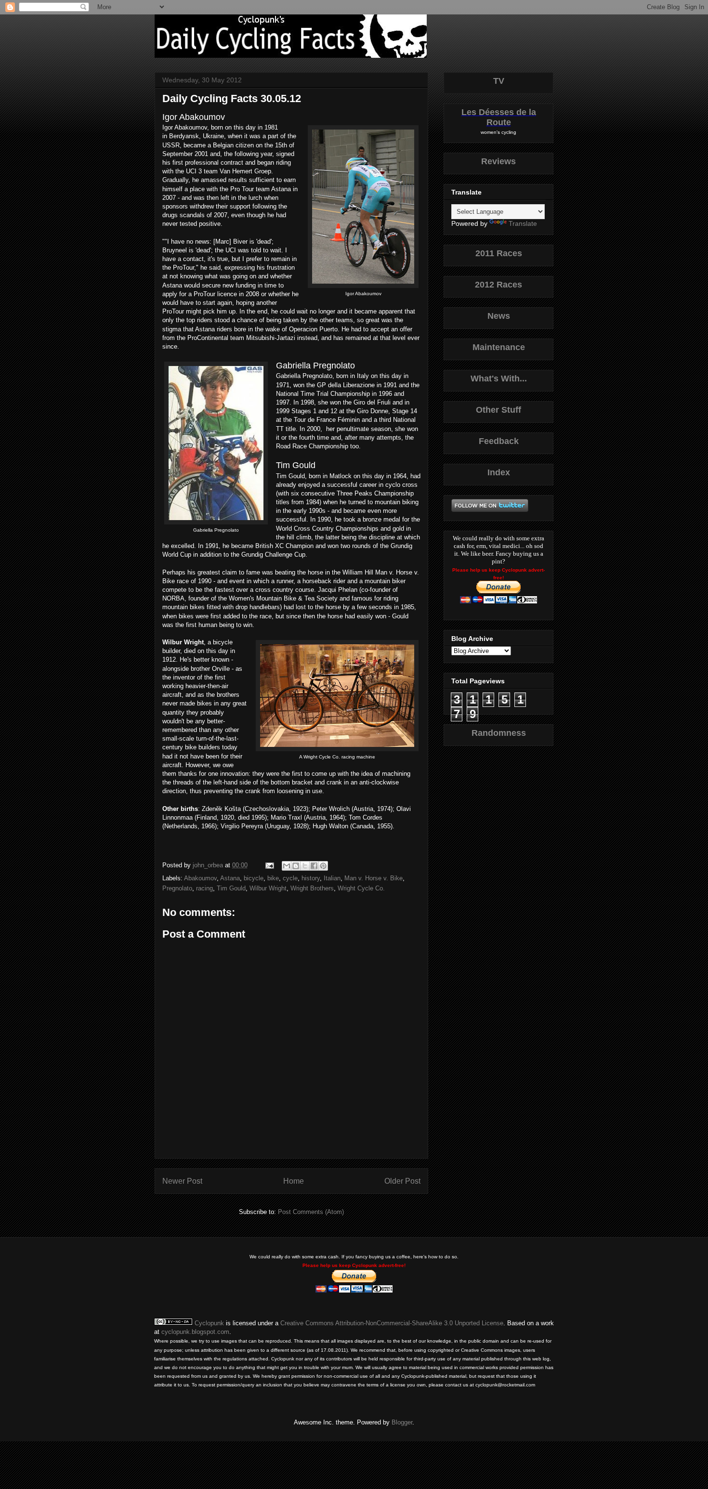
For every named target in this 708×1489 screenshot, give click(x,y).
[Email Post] (269, 865)
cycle (290, 878)
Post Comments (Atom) (311, 1211)
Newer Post (182, 1181)
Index (498, 472)
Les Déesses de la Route (498, 117)
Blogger (402, 1422)
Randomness (499, 733)
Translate (523, 223)
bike (273, 878)
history (311, 878)
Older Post (402, 1181)
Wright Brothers (312, 888)
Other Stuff (498, 410)
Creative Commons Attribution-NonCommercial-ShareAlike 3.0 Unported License (391, 1323)
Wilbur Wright (268, 888)
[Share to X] (305, 866)
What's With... (499, 378)
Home (293, 1181)
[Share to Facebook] (314, 866)
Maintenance (498, 347)
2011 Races (498, 253)
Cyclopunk (209, 1323)
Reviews (498, 161)
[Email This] (286, 866)
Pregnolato (177, 888)
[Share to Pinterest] (323, 866)
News (498, 316)
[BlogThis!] (296, 866)
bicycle (253, 878)
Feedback (499, 441)
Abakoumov (200, 878)
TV (498, 81)
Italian (332, 878)
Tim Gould (231, 888)
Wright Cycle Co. (361, 888)
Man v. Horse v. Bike (373, 878)
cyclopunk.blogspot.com (195, 1331)
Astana (230, 878)
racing (204, 888)
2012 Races (498, 284)
